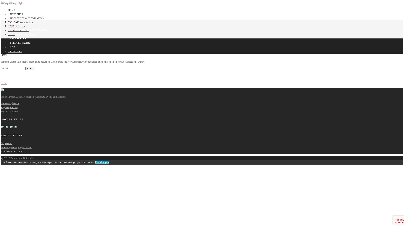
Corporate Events (22, 34)
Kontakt (15, 51)
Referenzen (17, 39)
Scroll (4, 83)
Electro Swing (19, 43)
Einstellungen (102, 162)
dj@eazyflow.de (9, 107)
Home (11, 10)
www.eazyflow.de (10, 103)
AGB (11, 47)
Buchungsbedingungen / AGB (16, 147)
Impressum (6, 143)
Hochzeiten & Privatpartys (26, 18)
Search (30, 68)
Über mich (15, 14)
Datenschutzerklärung (12, 151)
